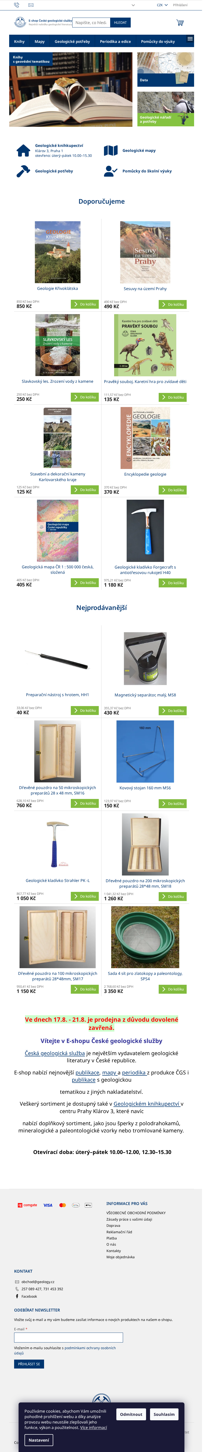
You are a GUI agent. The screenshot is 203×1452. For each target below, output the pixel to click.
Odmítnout (131, 1414)
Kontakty (113, 1250)
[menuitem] (19, 41)
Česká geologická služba (55, 1053)
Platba (111, 1238)
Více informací (93, 1427)
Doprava (113, 1225)
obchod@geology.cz (38, 1281)
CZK (160, 5)
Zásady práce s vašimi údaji (129, 1219)
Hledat (120, 22)
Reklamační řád (119, 1232)
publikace (87, 1072)
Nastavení (39, 1440)
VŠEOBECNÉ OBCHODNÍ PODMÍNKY (136, 1212)
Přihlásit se (29, 1364)
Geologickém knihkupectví (147, 1103)
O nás (111, 1244)
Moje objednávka (120, 1257)
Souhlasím (164, 1414)
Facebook (29, 1296)
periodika (134, 1072)
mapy (110, 1072)
